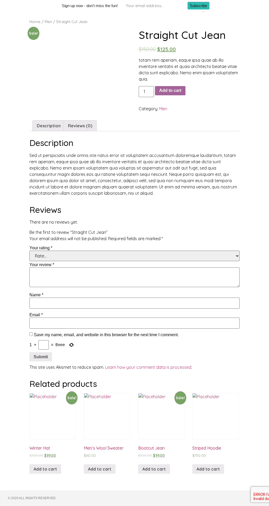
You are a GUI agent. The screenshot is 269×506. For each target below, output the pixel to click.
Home (34, 21)
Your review (41, 265)
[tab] (48, 125)
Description (49, 125)
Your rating (40, 248)
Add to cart (170, 90)
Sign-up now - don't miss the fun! (90, 5)
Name (36, 295)
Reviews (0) (80, 125)
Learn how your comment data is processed (148, 367)
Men (48, 21)
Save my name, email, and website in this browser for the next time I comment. (106, 335)
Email (36, 315)
